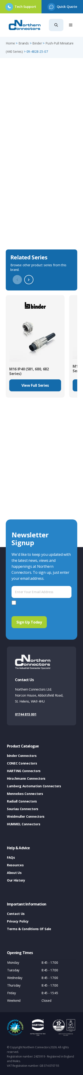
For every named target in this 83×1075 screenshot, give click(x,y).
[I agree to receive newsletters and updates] (15, 602)
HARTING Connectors (24, 771)
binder (37, 43)
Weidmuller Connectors (25, 816)
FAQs (11, 857)
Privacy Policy (18, 921)
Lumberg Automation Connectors (34, 786)
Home (10, 43)
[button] (56, 25)
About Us (14, 872)
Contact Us (16, 913)
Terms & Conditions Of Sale (29, 929)
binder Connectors (21, 755)
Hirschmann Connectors (26, 778)
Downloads (17, 227)
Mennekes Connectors (25, 793)
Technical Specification (29, 240)
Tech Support (25, 6)
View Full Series (35, 385)
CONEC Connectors (22, 763)
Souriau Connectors (22, 809)
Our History (16, 880)
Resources (15, 865)
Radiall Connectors (22, 801)
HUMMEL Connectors (23, 824)
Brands (23, 43)
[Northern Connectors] (25, 25)
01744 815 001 (25, 714)
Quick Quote (67, 6)
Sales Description (23, 214)
